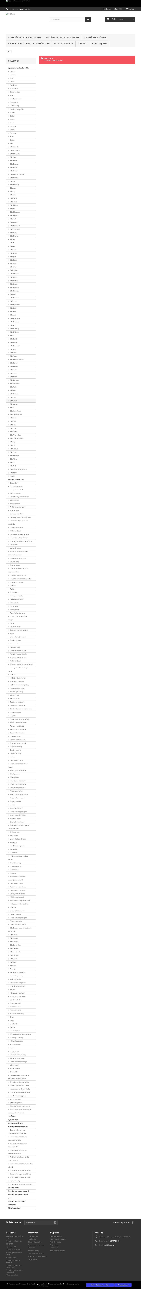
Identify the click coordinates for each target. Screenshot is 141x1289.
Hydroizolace (14, 853)
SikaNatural (13, 935)
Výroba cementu (15, 493)
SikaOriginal (14, 938)
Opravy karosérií (15, 1003)
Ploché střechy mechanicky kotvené (18, 765)
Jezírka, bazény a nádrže (18, 887)
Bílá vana (13, 873)
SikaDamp (13, 198)
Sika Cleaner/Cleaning (17, 174)
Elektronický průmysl (16, 599)
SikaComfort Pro (15, 945)
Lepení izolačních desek (18, 815)
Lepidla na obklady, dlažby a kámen (18, 857)
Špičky (12, 116)
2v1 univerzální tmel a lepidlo (19, 1082)
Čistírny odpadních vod (17, 894)
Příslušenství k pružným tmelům (20, 1177)
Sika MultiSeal (14, 332)
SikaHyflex (13, 270)
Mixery (12, 95)
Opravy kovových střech (18, 781)
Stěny (12, 633)
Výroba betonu (14, 500)
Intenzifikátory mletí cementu (19, 497)
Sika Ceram (14, 171)
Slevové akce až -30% (94, 37)
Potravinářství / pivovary (18, 613)
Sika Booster (14, 164)
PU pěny (13, 716)
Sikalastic (13, 294)
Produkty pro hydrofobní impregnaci (16, 1202)
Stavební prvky (15, 1031)
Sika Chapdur (14, 274)
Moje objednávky (56, 1236)
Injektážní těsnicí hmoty (17, 678)
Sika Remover (14, 380)
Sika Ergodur (14, 215)
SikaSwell (13, 418)
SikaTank (13, 425)
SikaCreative (14, 948)
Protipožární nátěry (16, 746)
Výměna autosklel (15, 1000)
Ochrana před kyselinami (18, 740)
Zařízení (12, 989)
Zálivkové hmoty (15, 647)
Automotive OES (15, 1010)
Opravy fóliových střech (17, 788)
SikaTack (13, 421)
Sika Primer (14, 363)
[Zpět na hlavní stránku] (8, 51)
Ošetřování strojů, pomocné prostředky (18, 522)
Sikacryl (12, 191)
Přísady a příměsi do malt (18, 575)
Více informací (43, 1286)
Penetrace (13, 842)
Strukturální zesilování (17, 582)
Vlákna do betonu (15, 548)
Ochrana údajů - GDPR (36, 1253)
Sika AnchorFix (15, 150)
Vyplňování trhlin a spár (17, 705)
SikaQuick (13, 373)
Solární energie (15, 1068)
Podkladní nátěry (15, 818)
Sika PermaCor (15, 346)
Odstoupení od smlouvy (36, 1245)
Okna (11, 1017)
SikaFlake (13, 965)
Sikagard (13, 256)
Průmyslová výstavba (17, 490)
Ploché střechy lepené (17, 798)
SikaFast (13, 219)
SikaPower (13, 356)
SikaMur (12, 335)
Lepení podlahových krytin (18, 812)
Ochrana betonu (15, 565)
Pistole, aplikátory (15, 99)
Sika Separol (14, 404)
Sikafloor (13, 246)
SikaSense (13, 401)
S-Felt (12, 136)
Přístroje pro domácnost (17, 986)
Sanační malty (14, 562)
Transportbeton (15, 503)
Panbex (12, 82)
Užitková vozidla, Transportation (20, 1034)
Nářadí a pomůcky (14, 1208)
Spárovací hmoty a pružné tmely (20, 1174)
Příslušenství (14, 88)
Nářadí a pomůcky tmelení (18, 722)
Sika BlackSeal (15, 154)
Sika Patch (13, 339)
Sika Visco (13, 459)
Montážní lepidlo (15, 1099)
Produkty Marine (63, 43)
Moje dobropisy (55, 1242)
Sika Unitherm (14, 455)
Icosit (12, 78)
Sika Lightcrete (15, 305)
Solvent (12, 476)
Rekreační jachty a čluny (18, 1055)
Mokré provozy (14, 609)
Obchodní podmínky (35, 1242)
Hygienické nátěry (15, 753)
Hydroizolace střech (16, 760)
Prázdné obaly (14, 106)
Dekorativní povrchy (16, 596)
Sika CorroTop (14, 184)
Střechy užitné (14, 777)
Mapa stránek (32, 1259)
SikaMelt (13, 315)
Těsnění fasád (14, 695)
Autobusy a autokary (16, 1037)
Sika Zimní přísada (16, 1103)
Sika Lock (13, 308)
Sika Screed (14, 394)
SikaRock (13, 387)
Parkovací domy (15, 627)
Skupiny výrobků (15, 640)
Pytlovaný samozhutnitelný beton (20, 517)
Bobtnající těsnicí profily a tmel (20, 1106)
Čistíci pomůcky (15, 92)
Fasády (12, 757)
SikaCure (13, 195)
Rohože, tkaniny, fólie (17, 109)
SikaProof (13, 370)
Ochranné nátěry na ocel (18, 743)
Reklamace (31, 1248)
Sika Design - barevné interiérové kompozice (19, 929)
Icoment (12, 75)
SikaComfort (14, 941)
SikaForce (13, 250)
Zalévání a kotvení (16, 644)
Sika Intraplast (14, 291)
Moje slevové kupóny (57, 1250)
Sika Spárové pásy (16, 414)
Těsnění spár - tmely (16, 692)
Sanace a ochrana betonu (18, 558)
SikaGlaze (13, 260)
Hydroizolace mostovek (17, 890)
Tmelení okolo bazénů (17, 733)
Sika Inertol (13, 284)
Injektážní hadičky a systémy (19, 685)
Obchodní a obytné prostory (19, 630)
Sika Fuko (13, 253)
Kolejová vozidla (15, 1044)
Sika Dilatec (14, 205)
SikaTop (12, 442)
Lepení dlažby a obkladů (18, 839)
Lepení (12, 805)
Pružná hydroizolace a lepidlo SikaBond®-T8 (18, 1158)
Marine (12, 1048)
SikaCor (12, 181)
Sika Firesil (13, 232)
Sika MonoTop (14, 329)
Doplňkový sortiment (16, 527)
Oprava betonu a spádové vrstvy (20, 1170)
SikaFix (12, 239)
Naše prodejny (33, 1236)
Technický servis (15, 979)
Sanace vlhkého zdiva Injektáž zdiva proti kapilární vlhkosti (19, 1077)
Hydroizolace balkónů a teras (19, 904)
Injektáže (13, 585)
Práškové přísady (15, 531)
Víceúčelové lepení (16, 808)
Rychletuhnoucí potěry (17, 846)
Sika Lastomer (14, 298)
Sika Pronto (14, 366)
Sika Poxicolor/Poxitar (17, 359)
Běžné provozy (15, 606)
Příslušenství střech (16, 791)
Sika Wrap (13, 473)
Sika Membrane (15, 318)
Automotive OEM (15, 1007)
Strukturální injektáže (17, 681)
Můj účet (54, 1232)
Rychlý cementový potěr (18, 1096)
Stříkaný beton (14, 510)
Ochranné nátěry (15, 736)
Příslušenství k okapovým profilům (21, 1184)
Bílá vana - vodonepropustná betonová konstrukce (18, 553)
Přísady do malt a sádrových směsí (18, 669)
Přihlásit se (130, 9)
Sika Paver (13, 342)
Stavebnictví (14, 483)
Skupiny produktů (15, 750)
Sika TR (12, 445)
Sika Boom (13, 160)
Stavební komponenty (17, 1013)
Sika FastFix (14, 222)
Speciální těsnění (15, 712)
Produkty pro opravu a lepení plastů (29, 43)
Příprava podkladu (16, 921)
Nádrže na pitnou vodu (17, 897)
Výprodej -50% (99, 43)
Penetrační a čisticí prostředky (20, 719)
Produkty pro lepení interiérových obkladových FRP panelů (19, 1111)
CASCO (12, 71)
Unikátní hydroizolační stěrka (19, 1085)
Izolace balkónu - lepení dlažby (20, 1089)
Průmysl (12, 969)
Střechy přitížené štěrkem (18, 770)
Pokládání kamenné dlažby (18, 654)
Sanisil (12, 119)
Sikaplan (13, 349)
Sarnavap (13, 133)
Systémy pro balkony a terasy (62, 37)
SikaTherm (13, 431)
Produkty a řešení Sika (16, 479)
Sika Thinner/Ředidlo (16, 438)
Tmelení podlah (15, 698)
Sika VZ (12, 462)
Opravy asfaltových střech (18, 784)
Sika (11, 143)
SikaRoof (13, 390)
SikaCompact (14, 955)
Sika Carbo (13, 167)
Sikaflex (12, 243)
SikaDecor (13, 202)
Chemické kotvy (15, 832)
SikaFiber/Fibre (15, 229)
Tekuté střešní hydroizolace (19, 794)
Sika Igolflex (14, 281)
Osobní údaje (54, 1248)
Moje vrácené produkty (58, 1239)
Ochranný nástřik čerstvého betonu (21, 541)
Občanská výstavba (16, 486)
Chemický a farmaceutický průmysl (17, 618)
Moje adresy (54, 1245)
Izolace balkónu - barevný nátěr (20, 1092)
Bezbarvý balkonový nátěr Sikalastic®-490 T (17, 1145)
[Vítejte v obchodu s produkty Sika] (70, 3)
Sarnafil (12, 130)
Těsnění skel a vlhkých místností (20, 709)
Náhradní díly (14, 102)
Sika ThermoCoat (15, 435)
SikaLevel (13, 301)
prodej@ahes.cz (109, 1245)
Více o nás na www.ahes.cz (37, 1256)
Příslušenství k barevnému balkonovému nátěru (17, 1138)
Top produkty (14, 1072)
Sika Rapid (13, 377)
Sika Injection (14, 287)
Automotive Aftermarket (17, 996)
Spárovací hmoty (15, 863)
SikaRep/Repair (15, 383)
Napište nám (107, 9)
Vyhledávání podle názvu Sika (25, 37)
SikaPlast (13, 353)
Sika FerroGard (15, 226)
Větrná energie (14, 1065)
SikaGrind (13, 263)
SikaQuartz (13, 959)
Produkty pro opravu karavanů (18, 1191)
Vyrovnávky (14, 849)
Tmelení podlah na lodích (18, 729)
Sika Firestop (14, 236)
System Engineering (16, 976)
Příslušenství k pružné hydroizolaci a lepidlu (20, 1165)
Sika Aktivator (14, 147)
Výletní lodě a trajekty (17, 1058)
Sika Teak (13, 428)
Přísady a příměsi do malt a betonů (21, 664)
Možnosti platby (33, 1250)
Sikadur (12, 208)
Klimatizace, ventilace (17, 993)
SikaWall (13, 466)
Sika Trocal (13, 452)
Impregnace (14, 545)
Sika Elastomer (15, 212)
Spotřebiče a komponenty (18, 983)
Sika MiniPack (14, 322)
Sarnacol (13, 126)
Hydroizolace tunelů (16, 883)
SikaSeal (13, 397)
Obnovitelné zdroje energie (18, 1061)
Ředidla (12, 112)
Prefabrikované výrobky (17, 507)
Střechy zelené (15, 774)
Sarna (12, 123)
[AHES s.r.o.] (26, 22)
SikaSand (13, 962)
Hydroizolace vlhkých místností (20, 900)
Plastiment (13, 85)
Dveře (12, 1020)
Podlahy (12, 589)
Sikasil (12, 407)
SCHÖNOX (83, 43)
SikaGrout (13, 267)
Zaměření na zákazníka (17, 972)
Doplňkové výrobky (16, 866)
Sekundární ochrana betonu (19, 538)
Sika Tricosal (14, 449)
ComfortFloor (14, 592)
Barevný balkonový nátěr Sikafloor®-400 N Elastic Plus (17, 1131)
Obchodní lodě (14, 1051)
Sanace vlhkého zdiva (17, 688)
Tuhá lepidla (14, 835)
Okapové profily (15, 1181)
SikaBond (13, 157)
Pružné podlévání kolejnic (18, 651)
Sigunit (12, 140)
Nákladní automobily (16, 1041)
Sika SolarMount (15, 411)
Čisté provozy (14, 603)
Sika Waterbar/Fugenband (18, 469)
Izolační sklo (14, 1024)
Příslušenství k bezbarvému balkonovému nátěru (18, 1151)
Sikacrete (13, 188)
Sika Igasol (13, 277)
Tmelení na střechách (17, 702)
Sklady (12, 623)
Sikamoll (13, 325)
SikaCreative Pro (15, 952)
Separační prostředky (17, 514)
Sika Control (14, 178)
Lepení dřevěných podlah (18, 637)
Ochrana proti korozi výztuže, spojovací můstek (18, 570)
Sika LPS (13, 311)
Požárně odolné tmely (17, 726)
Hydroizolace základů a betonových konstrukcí (16, 878)
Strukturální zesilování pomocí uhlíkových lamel (19, 827)
